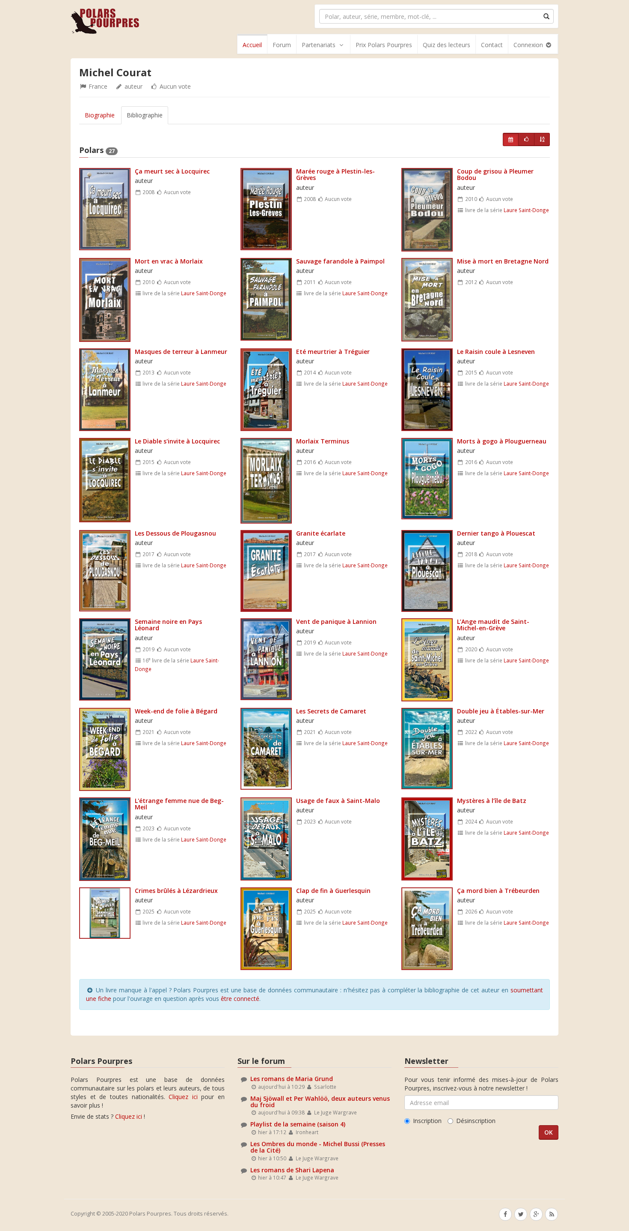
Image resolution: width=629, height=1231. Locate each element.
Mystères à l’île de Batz (491, 801)
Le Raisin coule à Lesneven (496, 351)
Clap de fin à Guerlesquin (333, 891)
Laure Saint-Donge (526, 210)
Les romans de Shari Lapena (292, 1170)
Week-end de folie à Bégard (176, 711)
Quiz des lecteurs (446, 45)
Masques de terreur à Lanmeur (181, 351)
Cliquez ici (183, 1097)
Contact (492, 45)
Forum (282, 45)
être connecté (240, 998)
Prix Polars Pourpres (384, 45)
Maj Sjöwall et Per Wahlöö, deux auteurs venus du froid (320, 1101)
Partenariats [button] (318, 45)
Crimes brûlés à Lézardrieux (176, 891)
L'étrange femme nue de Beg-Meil (179, 804)
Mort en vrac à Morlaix (169, 261)
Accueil (252, 45)
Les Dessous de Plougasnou (175, 533)
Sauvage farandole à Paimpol (340, 261)
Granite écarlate (320, 533)
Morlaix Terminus (322, 441)
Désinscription (475, 1121)
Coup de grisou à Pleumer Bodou (495, 174)
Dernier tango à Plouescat (496, 533)
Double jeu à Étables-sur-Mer (500, 711)
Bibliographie (145, 115)
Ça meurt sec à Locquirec (172, 171)
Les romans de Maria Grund (291, 1079)
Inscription (427, 1121)
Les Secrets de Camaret (331, 711)
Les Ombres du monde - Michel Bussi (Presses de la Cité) (317, 1147)
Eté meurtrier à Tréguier (333, 351)
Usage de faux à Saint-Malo (338, 801)
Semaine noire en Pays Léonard (168, 624)
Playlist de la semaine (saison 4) (297, 1124)
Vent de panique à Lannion (336, 621)
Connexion (529, 45)
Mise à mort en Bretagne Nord (503, 261)
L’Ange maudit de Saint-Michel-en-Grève (493, 624)
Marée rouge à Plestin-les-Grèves (335, 174)
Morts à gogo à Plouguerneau (501, 441)
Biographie (100, 115)
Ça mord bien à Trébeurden (498, 891)
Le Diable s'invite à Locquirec (177, 441)
